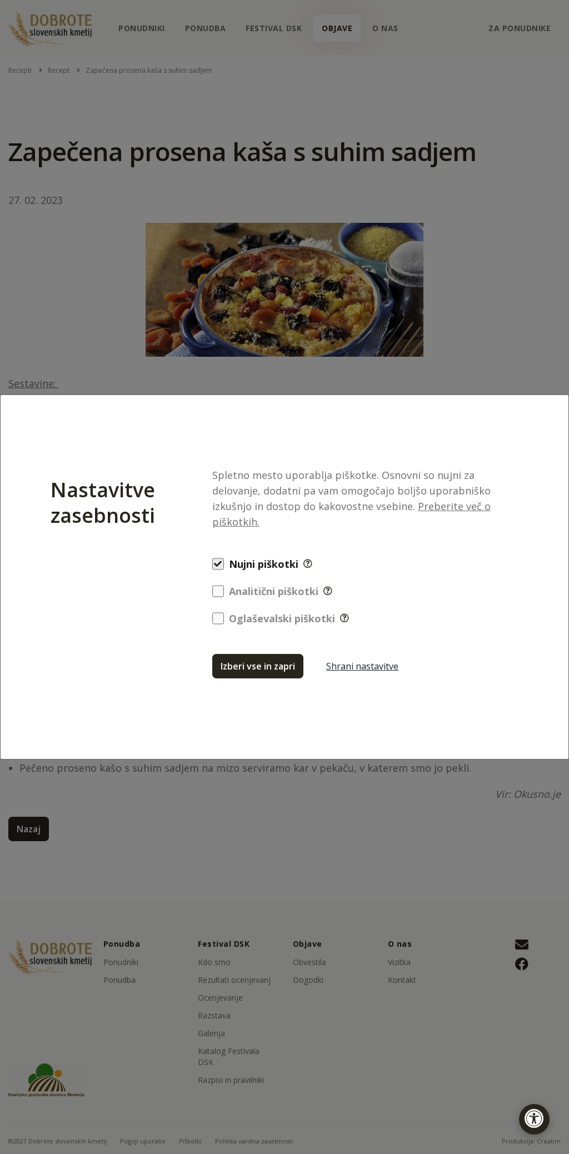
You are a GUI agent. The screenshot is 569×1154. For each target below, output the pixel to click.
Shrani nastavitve (362, 666)
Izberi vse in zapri (258, 666)
